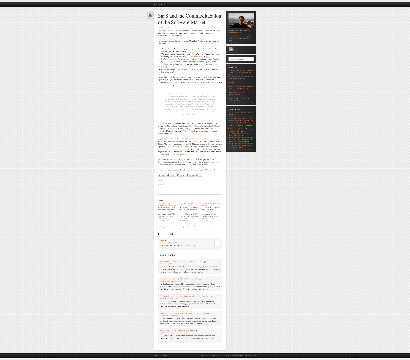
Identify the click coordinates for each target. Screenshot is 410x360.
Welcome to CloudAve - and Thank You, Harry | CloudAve (181, 262)
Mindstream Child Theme (221, 355)
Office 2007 (161, 228)
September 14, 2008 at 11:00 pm (169, 243)
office (217, 226)
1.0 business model (189, 131)
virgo (162, 240)
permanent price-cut (181, 154)
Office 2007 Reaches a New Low (170, 31)
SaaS (172, 226)
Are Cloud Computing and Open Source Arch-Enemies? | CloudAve (184, 296)
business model (184, 226)
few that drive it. (215, 162)
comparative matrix (183, 149)
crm (201, 226)
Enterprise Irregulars (234, 33)
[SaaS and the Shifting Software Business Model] (169, 211)
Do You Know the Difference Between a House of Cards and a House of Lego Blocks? (240, 72)
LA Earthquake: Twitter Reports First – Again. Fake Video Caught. (239, 133)
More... (230, 40)
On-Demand (168, 228)
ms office (212, 226)
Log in (254, 355)
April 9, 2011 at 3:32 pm (167, 333)
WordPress (248, 355)
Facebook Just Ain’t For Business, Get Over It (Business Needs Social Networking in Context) (240, 123)
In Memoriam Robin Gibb (236, 78)
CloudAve (244, 30)
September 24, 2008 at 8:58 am (169, 281)
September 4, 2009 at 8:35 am (169, 315)
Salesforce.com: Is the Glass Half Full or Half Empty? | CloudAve (183, 313)
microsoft (206, 226)
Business (167, 226)
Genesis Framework (237, 355)
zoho (199, 228)
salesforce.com (186, 228)
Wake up (231, 82)
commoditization (194, 226)
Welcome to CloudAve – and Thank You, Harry (177, 330)
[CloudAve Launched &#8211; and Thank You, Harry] (191, 211)
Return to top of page (160, 355)
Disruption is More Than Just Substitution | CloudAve (179, 279)
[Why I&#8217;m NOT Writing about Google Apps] (213, 211)
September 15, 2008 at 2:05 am (169, 264)
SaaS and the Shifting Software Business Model (192, 139)
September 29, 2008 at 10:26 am (169, 298)
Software (194, 228)
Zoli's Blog (160, 4)
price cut (175, 228)
